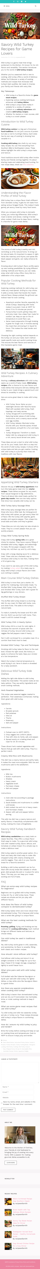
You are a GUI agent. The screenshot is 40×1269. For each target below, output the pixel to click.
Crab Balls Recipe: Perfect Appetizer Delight (15, 1051)
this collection (28, 165)
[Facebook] (13, 1)
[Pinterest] (21, 1)
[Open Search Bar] (36, 6)
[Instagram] (17, 1)
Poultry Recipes (11, 1044)
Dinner (5, 1040)
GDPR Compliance (10, 1262)
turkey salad (15, 568)
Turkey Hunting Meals (22, 1044)
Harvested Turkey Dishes (22, 1042)
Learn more (11, 1162)
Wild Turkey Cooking (12, 1047)
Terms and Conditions (29, 1262)
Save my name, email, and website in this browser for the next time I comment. (19, 1103)
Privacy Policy (19, 1262)
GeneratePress (30, 1266)
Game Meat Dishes (8, 1042)
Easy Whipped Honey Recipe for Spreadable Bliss (17, 1049)
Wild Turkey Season (24, 1047)
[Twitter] (25, 1)
